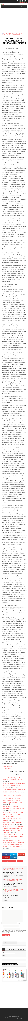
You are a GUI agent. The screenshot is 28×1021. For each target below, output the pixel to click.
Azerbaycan (15, 47)
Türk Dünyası (16, 875)
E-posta (19, 926)
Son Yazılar (7, 768)
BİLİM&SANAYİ (7, 886)
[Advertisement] (14, 19)
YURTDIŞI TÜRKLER (14, 48)
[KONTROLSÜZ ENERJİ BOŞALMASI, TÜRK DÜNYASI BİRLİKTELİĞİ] (14, 880)
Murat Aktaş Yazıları (8, 875)
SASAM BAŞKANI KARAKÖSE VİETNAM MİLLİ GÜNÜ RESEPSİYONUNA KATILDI (14, 785)
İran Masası (23, 47)
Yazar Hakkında (7, 766)
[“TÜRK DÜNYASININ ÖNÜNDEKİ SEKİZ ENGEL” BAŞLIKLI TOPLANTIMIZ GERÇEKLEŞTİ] (14, 891)
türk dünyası (20, 861)
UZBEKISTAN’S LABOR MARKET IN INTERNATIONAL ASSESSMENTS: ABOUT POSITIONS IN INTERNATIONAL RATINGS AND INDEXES (13, 816)
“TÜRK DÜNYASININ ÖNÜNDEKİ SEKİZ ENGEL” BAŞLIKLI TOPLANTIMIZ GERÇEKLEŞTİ (12, 895)
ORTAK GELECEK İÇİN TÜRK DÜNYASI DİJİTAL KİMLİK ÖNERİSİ (12, 872)
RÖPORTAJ (7, 48)
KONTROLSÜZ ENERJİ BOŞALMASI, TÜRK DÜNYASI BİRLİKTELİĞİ (13, 883)
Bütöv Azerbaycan (5, 861)
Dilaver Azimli (13, 861)
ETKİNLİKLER (6, 899)
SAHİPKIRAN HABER (14, 899)
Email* (3, 952)
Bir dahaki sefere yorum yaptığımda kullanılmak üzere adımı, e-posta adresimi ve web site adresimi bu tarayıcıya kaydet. (14, 931)
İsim (19, 923)
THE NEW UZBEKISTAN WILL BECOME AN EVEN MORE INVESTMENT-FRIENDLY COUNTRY (14, 791)
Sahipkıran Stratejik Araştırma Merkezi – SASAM (14, 1018)
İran (19, 47)
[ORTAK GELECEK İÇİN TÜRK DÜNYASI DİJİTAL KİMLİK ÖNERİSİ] (14, 869)
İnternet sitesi (20, 928)
